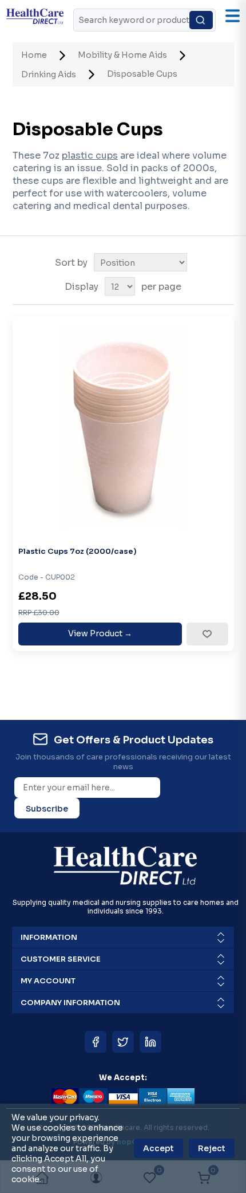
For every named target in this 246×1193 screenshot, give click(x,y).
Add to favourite (207, 634)
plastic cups (90, 155)
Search (201, 20)
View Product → (100, 633)
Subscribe (47, 809)
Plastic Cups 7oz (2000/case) (77, 551)
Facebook (95, 1042)
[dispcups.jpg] (123, 427)
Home (34, 55)
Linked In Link (150, 1042)
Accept (158, 1148)
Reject (211, 1148)
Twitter (123, 1042)
